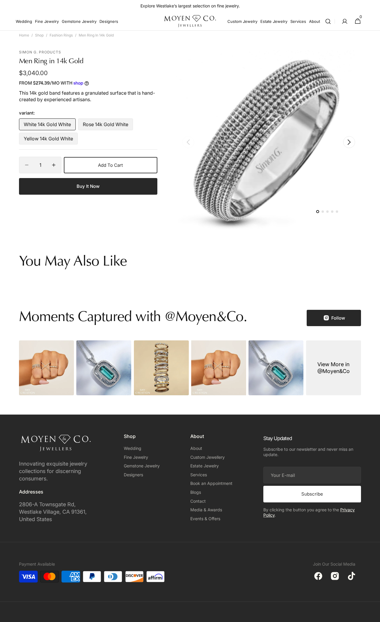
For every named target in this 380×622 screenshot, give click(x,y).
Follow (338, 318)
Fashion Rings (61, 35)
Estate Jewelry (204, 465)
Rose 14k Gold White (107, 125)
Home (24, 35)
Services (198, 474)
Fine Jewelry (136, 457)
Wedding (132, 448)
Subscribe (312, 494)
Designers (133, 474)
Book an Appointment (211, 483)
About (196, 448)
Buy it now (88, 186)
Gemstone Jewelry (142, 465)
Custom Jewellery (207, 457)
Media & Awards (206, 509)
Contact (198, 501)
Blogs (195, 492)
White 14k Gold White (48, 125)
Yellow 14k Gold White (49, 140)
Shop (39, 35)
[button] (328, 21)
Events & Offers (205, 518)
